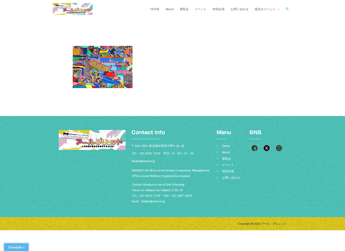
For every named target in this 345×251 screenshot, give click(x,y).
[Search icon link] (287, 9)
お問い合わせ (240, 9)
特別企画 (219, 9)
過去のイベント (265, 9)
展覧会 (184, 9)
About (170, 9)
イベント (201, 9)
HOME (155, 9)
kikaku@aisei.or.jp (153, 201)
